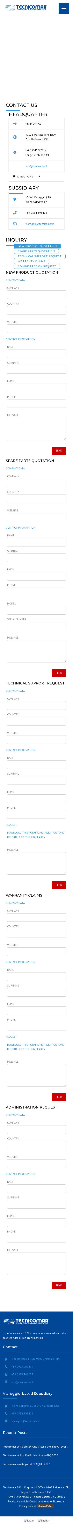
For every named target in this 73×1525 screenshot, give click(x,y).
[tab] (36, 177)
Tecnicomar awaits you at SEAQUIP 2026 (26, 1464)
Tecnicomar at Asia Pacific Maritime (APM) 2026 (30, 1455)
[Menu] (64, 8)
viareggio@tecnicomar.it (40, 224)
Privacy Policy (27, 1506)
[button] (36, 177)
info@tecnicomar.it (36, 166)
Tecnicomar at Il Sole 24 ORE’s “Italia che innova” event (35, 1446)
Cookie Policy (45, 1506)
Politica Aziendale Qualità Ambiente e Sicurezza (36, 1501)
